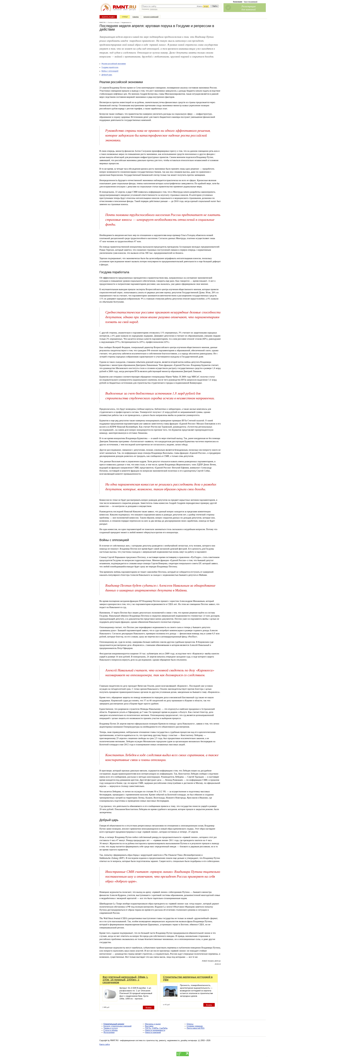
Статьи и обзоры (111, 1030)
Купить (148, 1007)
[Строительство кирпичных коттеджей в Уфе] (170, 998)
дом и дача (132, 9)
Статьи (124, 17)
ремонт (125, 9)
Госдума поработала (110, 67)
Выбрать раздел (108, 17)
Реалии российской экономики (114, 64)
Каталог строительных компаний (117, 1026)
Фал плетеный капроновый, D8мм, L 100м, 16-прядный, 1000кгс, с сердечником (125, 979)
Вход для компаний (250, 1)
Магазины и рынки (153, 1024)
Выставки (149, 1026)
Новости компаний (153, 1032)
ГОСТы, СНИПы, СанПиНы (156, 1028)
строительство (117, 9)
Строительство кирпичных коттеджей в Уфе (188, 978)
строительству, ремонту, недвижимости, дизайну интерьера (171, 1040)
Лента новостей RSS (195, 1028)
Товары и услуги (111, 1028)
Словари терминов (195, 1026)
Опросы (190, 1024)
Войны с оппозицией (110, 71)
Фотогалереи (109, 1032)
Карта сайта (104, 1044)
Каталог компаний (151, 17)
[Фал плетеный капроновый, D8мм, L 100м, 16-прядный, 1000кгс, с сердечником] (110, 1000)
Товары (135, 17)
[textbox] (176, 6)
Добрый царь (107, 75)
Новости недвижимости (155, 1030)
